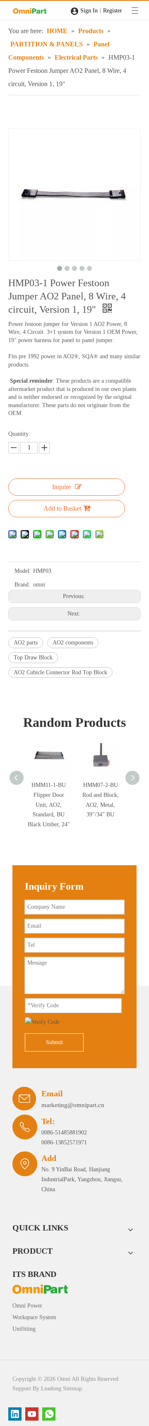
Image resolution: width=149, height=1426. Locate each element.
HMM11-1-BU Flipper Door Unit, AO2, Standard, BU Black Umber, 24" (49, 805)
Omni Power (27, 1306)
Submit (54, 1042)
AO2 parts (26, 642)
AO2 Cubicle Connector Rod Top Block (60, 672)
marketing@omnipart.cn (72, 1105)
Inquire (61, 486)
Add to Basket (62, 508)
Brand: (22, 584)
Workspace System (34, 1317)
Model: (22, 571)
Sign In (89, 10)
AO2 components (73, 642)
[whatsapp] (48, 1414)
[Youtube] (31, 1414)
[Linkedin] (15, 1414)
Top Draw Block (33, 657)
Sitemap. (73, 1388)
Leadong (51, 1388)
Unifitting (24, 1329)
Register (112, 10)
